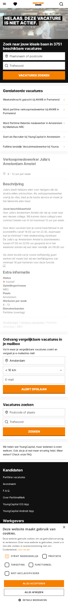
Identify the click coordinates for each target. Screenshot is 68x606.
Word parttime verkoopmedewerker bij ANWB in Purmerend (31, 111)
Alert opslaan (34, 389)
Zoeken (34, 431)
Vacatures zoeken (34, 75)
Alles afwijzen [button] (34, 592)
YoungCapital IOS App (16, 504)
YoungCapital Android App (18, 510)
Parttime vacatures (14, 477)
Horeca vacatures (32, 322)
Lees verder (24, 549)
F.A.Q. (6, 490)
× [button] (64, 527)
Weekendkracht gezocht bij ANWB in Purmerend (31, 99)
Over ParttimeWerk (14, 497)
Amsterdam (10, 322)
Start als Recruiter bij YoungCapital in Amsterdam (31, 136)
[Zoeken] (62, 4)
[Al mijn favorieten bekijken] (15, 4)
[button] (34, 600)
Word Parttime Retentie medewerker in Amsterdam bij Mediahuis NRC (32, 124)
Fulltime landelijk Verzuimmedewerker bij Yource (31, 146)
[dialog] (34, 564)
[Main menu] (4, 4)
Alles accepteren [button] (34, 583)
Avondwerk (9, 483)
